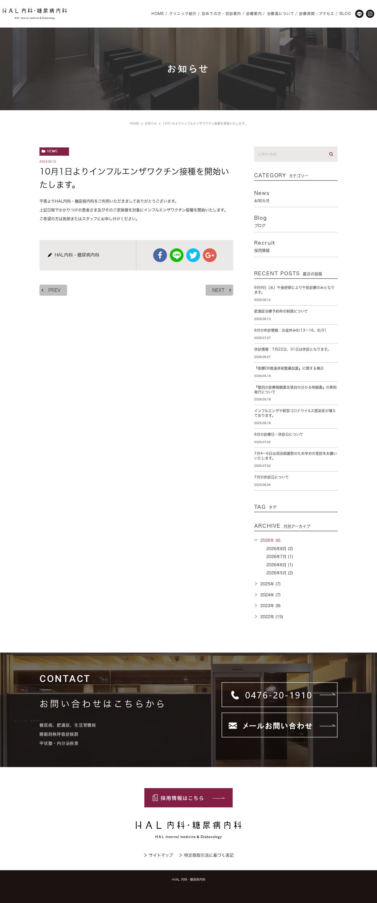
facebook (160, 255)
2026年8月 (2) (279, 549)
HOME (158, 13)
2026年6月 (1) (279, 565)
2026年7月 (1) (279, 557)
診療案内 (254, 13)
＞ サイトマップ (158, 855)
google (210, 255)
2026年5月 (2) (279, 573)
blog (260, 221)
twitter (193, 255)
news (52, 151)
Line (177, 255)
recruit (264, 246)
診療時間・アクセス (316, 13)
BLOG (345, 13)
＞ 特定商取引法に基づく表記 (206, 855)
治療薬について (280, 13)
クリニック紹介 (183, 13)
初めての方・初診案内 (221, 13)
